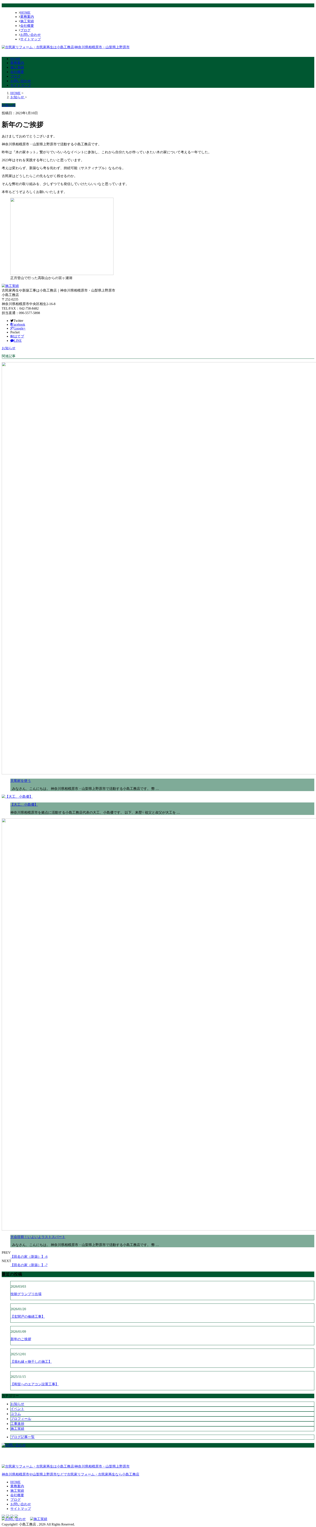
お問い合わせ (30, 34)
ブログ (25, 30)
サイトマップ (30, 39)
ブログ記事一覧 (23, 1437)
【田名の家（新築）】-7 (29, 1265)
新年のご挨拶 (21, 1339)
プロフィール (21, 1419)
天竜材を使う (20, 780)
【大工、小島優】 (24, 804)
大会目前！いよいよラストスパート (37, 1237)
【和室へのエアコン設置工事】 (35, 1384)
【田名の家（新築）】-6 (29, 1256)
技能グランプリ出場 (26, 1294)
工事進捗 (17, 1423)
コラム (16, 1414)
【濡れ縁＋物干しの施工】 (31, 1361)
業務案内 (27, 16)
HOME (25, 12)
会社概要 (27, 25)
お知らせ (8, 348)
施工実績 (27, 21)
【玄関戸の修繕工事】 (28, 1316)
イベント (17, 1409)
